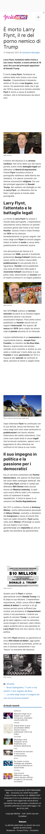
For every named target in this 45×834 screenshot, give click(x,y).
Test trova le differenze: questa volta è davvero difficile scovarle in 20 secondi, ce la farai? (23, 777)
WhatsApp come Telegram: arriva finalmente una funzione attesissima (22, 743)
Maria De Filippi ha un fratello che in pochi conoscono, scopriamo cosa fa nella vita (23, 717)
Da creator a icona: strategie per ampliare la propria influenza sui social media (23, 764)
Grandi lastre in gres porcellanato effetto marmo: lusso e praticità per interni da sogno (23, 730)
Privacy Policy (22, 830)
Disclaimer (34, 830)
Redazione (10, 830)
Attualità (10, 684)
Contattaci (22, 816)
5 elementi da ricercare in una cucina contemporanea (23, 753)
